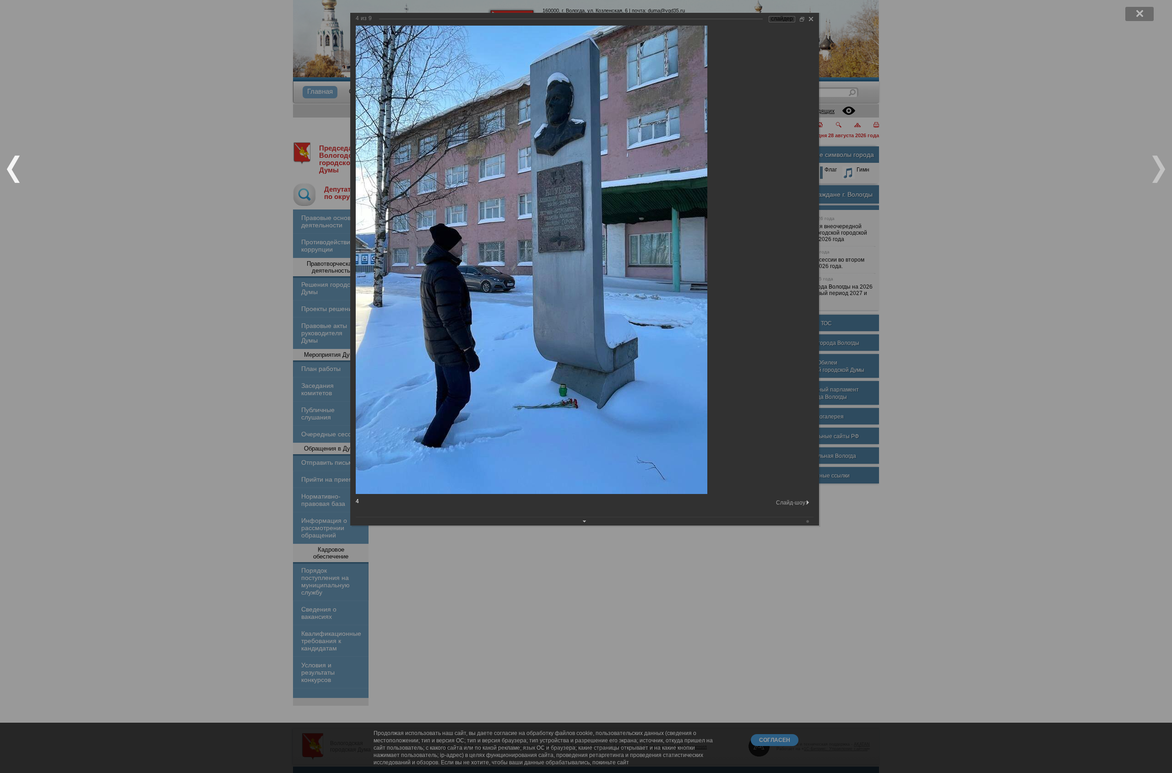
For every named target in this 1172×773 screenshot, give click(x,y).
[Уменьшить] (802, 19)
